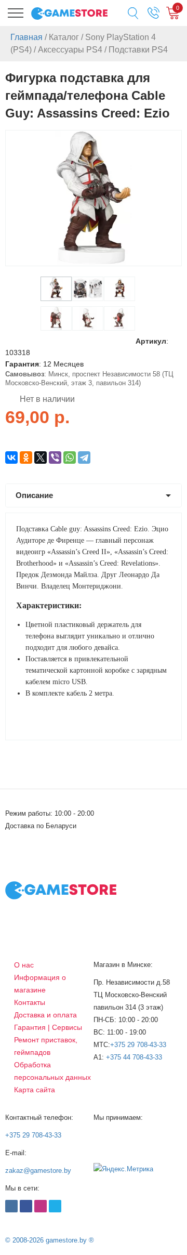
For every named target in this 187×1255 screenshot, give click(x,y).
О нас (24, 965)
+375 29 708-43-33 (138, 1045)
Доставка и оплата (45, 1015)
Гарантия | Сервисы (48, 1027)
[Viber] (55, 457)
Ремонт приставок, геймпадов (45, 1046)
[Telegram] (84, 457)
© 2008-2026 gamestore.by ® (49, 1240)
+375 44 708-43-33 (134, 1057)
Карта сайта (34, 1090)
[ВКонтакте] (11, 457)
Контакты (29, 1002)
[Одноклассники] (26, 457)
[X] (40, 457)
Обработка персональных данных (52, 1071)
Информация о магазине (40, 983)
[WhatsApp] (69, 457)
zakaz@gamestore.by (38, 1170)
